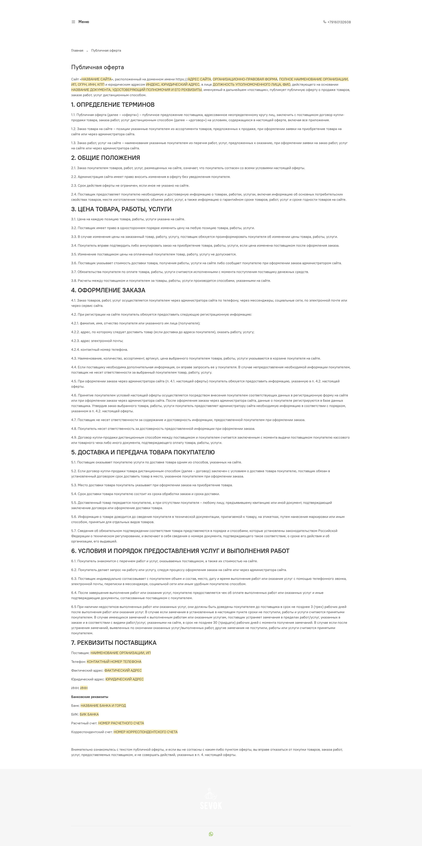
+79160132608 (339, 22)
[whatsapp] (211, 835)
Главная (77, 50)
